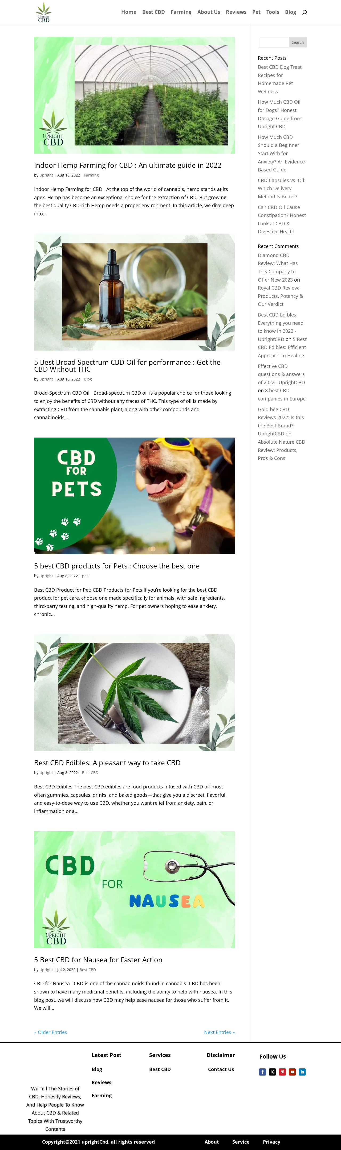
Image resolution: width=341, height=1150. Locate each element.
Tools (272, 12)
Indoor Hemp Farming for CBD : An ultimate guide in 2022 (128, 165)
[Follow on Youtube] (292, 1072)
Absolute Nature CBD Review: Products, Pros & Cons (281, 450)
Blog (290, 12)
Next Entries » (219, 1032)
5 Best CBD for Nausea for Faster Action (98, 959)
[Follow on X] (272, 1072)
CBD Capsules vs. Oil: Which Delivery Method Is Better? (282, 188)
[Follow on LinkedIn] (302, 1072)
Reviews (236, 12)
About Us (208, 12)
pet (85, 575)
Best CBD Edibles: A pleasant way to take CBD (107, 762)
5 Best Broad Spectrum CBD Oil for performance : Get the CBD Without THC (127, 365)
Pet (256, 12)
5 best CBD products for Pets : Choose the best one (117, 566)
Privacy (271, 1142)
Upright (46, 175)
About (214, 1142)
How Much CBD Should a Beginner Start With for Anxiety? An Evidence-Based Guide (282, 153)
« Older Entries (50, 1032)
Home (128, 12)
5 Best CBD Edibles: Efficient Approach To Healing (282, 347)
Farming (181, 12)
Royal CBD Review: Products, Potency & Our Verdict (280, 296)
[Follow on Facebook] (262, 1072)
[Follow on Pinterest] (282, 1072)
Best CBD (153, 12)
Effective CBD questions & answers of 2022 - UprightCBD (281, 374)
